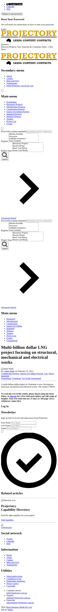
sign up (13, 396)
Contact (9, 78)
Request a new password (12, 14)
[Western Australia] (23, 134)
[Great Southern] (23, 141)
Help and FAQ (12, 81)
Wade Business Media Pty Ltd (19, 607)
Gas (46, 373)
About (9, 76)
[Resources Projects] (28, 144)
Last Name (5, 425)
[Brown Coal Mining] (28, 150)
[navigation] (29, 78)
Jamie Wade (9, 371)
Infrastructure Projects (15, 107)
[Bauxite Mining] (28, 146)
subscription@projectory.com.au (20, 603)
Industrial (10, 328)
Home (9, 555)
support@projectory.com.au (18, 598)
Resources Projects (14, 104)
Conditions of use (13, 579)
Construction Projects (15, 109)
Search (5, 159)
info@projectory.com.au (16, 593)
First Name (6, 423)
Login (3, 29)
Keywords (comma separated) (14, 131)
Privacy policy (12, 583)
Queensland (6, 378)
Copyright (10, 586)
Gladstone (16, 378)
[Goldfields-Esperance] (23, 139)
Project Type (6, 151)
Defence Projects (13, 116)
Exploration (11, 102)
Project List (11, 121)
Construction (11, 324)
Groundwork (12, 340)
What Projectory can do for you (19, 86)
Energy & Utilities (14, 326)
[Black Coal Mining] (28, 148)
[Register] (2, 525)
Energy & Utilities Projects (17, 112)
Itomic (10, 610)
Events (9, 124)
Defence (10, 331)
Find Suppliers (7, 520)
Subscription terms (14, 576)
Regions (4, 141)
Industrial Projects (14, 114)
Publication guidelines (15, 581)
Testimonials (11, 83)
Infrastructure (12, 321)
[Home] (29, 42)
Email (3, 428)
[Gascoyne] (23, 136)
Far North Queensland (31, 378)
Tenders (9, 119)
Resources (10, 319)
